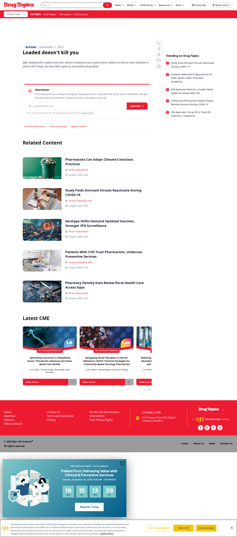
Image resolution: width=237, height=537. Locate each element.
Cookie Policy (107, 533)
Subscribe (135, 106)
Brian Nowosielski (78, 169)
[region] (118, 528)
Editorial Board (13, 423)
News (212, 443)
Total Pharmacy (81, 14)
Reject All (183, 528)
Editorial (9, 420)
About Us (198, 443)
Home (184, 443)
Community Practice (35, 126)
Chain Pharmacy (58, 126)
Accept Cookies (206, 528)
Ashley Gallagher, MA (80, 200)
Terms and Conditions (60, 416)
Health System (78, 126)
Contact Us (53, 412)
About (7, 412)
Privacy (51, 420)
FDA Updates (65, 14)
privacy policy (88, 113)
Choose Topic (13, 14)
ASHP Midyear (50, 14)
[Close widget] (122, 463)
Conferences (146, 5)
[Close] (231, 527)
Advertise (9, 416)
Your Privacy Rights (101, 420)
